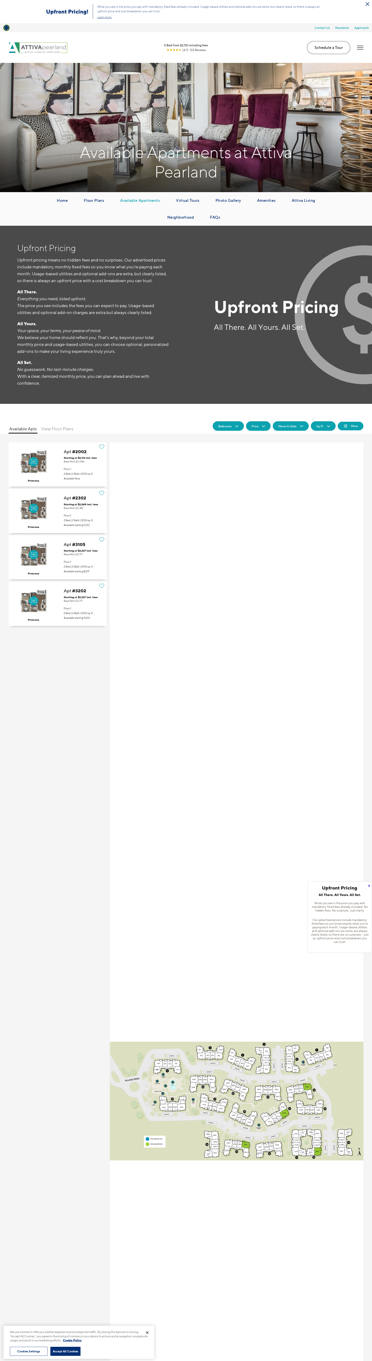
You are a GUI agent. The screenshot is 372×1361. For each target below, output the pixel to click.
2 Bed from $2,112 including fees (186, 45)
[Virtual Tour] (33, 462)
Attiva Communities (25, 27)
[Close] (147, 1332)
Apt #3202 (58, 604)
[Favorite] (101, 447)
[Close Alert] (367, 4)
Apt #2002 (58, 464)
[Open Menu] (360, 48)
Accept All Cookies (65, 1351)
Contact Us (322, 28)
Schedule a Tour (329, 47)
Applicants (361, 28)
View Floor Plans (57, 428)
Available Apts (23, 428)
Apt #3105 (58, 557)
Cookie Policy (72, 1340)
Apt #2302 (58, 511)
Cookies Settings (28, 1351)
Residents (342, 28)
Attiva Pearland (55, 27)
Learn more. (104, 17)
